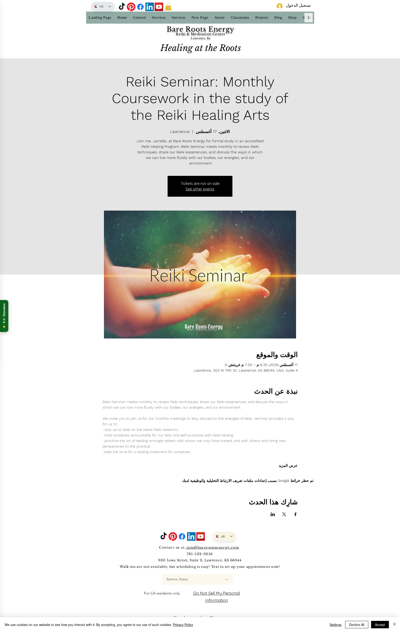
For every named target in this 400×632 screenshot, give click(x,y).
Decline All (356, 624)
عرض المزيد (288, 465)
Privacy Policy (183, 624)
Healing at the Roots (200, 48)
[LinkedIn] (149, 7)
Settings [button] (335, 624)
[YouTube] (159, 7)
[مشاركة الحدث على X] (284, 514)
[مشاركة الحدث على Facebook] (295, 514)
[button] (168, 6)
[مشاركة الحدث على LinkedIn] (273, 514)
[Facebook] (140, 7)
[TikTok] (122, 7)
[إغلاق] (394, 624)
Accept (380, 624)
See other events (200, 189)
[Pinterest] (131, 7)
